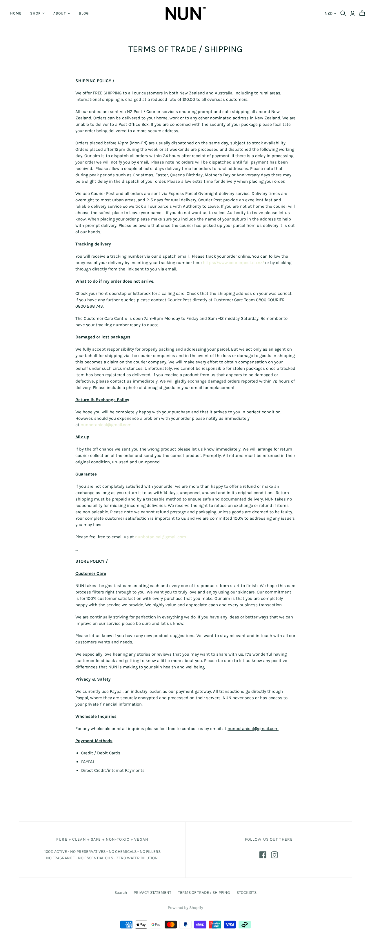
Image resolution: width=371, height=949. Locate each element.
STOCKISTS (247, 892)
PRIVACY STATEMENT (152, 892)
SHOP (35, 13)
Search (120, 892)
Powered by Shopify (185, 907)
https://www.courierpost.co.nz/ (233, 262)
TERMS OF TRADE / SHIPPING (204, 892)
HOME (15, 13)
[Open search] (343, 13)
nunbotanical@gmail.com (106, 424)
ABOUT (59, 13)
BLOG (84, 13)
